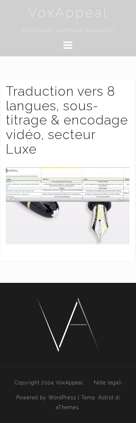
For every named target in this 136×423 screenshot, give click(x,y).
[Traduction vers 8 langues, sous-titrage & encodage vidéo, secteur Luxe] (67, 205)
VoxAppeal (68, 12)
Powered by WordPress (46, 397)
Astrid (106, 397)
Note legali (108, 383)
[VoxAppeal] (68, 324)
